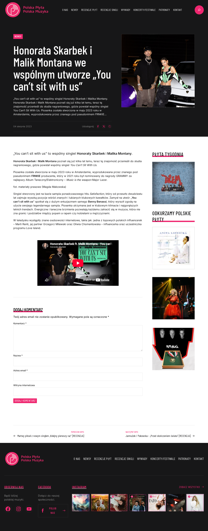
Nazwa (18, 355)
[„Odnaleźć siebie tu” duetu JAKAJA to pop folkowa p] (100, 502)
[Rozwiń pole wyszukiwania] (199, 9)
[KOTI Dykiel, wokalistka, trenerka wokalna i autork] (195, 502)
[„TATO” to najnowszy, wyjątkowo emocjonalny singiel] (157, 502)
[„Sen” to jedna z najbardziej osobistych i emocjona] (80, 502)
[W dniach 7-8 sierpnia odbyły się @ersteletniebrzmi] (176, 502)
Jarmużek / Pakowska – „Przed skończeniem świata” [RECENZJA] (158, 436)
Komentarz (19, 323)
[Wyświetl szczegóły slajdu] (173, 298)
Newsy (18, 36)
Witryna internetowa (24, 385)
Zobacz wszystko (189, 487)
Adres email (20, 370)
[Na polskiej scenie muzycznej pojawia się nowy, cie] (119, 502)
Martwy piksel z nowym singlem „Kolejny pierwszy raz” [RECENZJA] (50, 436)
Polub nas (52, 510)
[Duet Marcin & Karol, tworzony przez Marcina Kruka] (138, 502)
